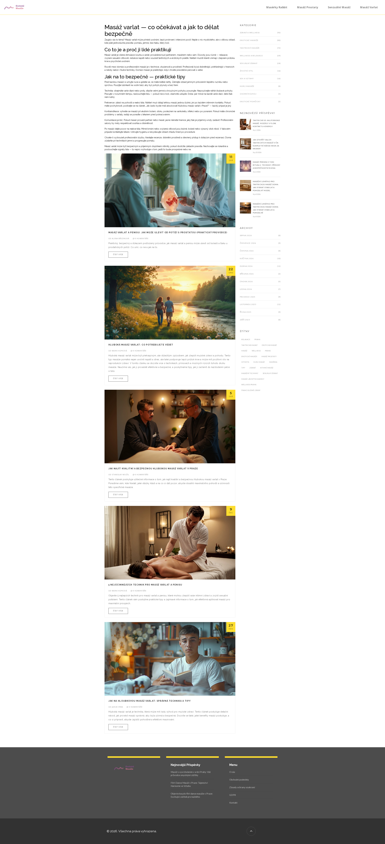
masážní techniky (249, 373)
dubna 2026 (246, 266)
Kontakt (233, 802)
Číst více (118, 254)
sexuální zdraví (270, 373)
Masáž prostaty (307, 7)
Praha (257, 339)
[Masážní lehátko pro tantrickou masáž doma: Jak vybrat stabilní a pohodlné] (245, 207)
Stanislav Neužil (120, 474)
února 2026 (246, 281)
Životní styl (246, 71)
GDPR (232, 795)
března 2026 (247, 274)
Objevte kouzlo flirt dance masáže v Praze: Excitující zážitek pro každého (192, 795)
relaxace (245, 339)
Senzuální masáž (339, 7)
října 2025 (245, 312)
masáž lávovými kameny (252, 379)
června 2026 (247, 251)
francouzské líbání (250, 390)
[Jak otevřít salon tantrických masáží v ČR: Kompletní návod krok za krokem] (245, 143)
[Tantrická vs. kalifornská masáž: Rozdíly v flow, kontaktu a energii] (245, 124)
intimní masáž (266, 368)
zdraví (252, 368)
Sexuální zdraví (248, 63)
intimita (245, 362)
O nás (232, 772)
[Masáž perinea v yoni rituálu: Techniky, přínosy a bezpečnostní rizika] (245, 166)
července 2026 (248, 243)
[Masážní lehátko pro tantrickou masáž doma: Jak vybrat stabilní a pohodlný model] (245, 185)
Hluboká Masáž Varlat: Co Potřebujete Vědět (140, 345)
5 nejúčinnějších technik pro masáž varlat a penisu (145, 585)
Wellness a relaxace (251, 55)
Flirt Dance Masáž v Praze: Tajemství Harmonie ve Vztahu (189, 784)
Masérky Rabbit (276, 7)
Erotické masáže (249, 40)
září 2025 (245, 320)
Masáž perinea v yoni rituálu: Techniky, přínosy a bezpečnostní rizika (266, 165)
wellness (256, 351)
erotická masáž (269, 345)
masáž (244, 351)
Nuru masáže (247, 86)
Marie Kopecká (119, 351)
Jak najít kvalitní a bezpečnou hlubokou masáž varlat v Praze (153, 468)
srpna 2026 (246, 235)
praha (268, 351)
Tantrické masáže (250, 48)
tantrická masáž (249, 345)
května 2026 (247, 258)
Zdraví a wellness (250, 32)
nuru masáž (259, 362)
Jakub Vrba (117, 707)
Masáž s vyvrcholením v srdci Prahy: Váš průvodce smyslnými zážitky (191, 773)
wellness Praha (248, 385)
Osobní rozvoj (248, 94)
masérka (273, 362)
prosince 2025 (247, 297)
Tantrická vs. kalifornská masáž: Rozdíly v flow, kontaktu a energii (266, 123)
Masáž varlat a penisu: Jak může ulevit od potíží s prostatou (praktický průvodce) (167, 232)
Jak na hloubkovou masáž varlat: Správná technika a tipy (149, 701)
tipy (243, 368)
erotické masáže (249, 356)
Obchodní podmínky (239, 779)
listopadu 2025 (248, 304)
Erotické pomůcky (250, 101)
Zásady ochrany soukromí (242, 787)
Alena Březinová (120, 238)
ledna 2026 (246, 289)
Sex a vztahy (247, 78)
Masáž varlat (369, 7)
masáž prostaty (269, 356)
